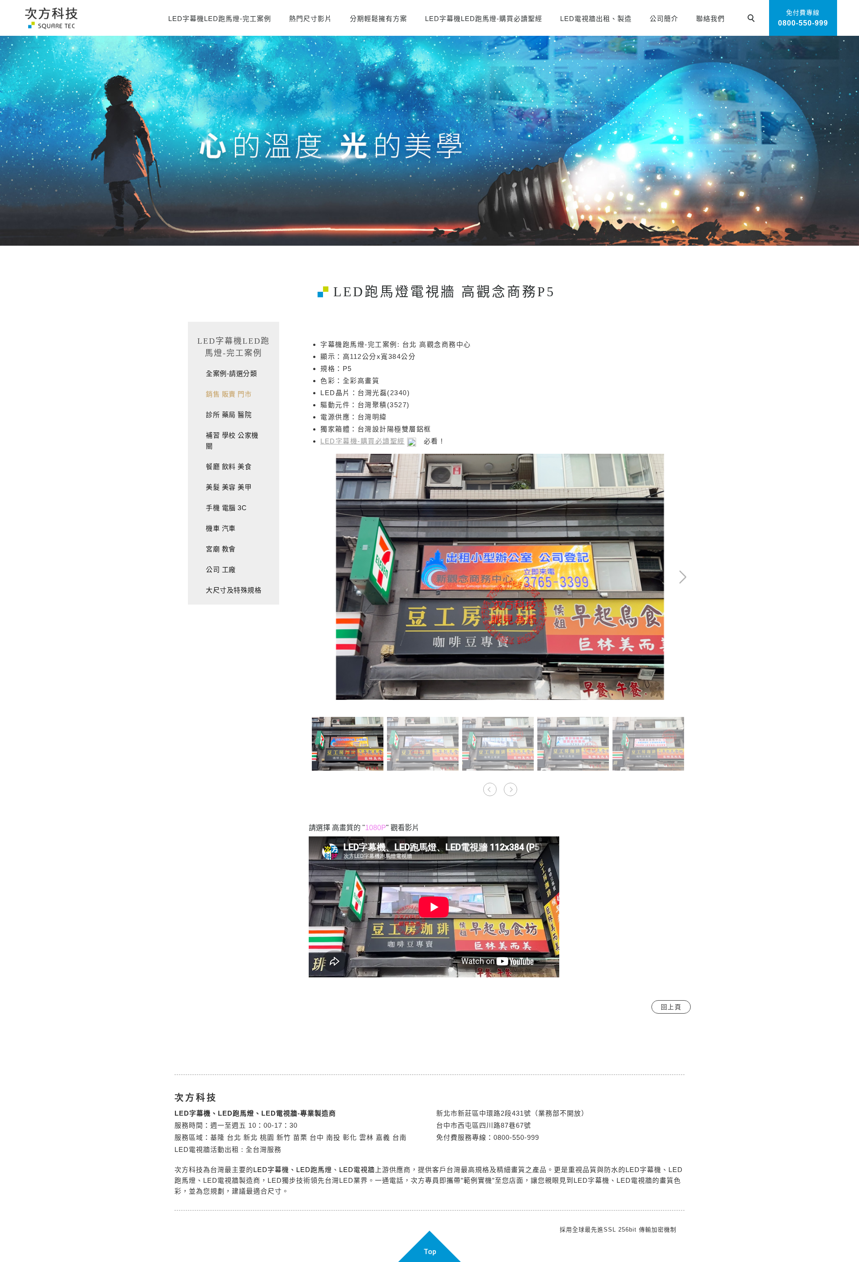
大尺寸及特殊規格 (233, 590)
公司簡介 (664, 18)
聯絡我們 (710, 18)
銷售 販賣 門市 (228, 394)
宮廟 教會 (221, 549)
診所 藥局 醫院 (228, 414)
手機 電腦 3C (226, 508)
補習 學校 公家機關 (232, 440)
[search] (752, 19)
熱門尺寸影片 (310, 18)
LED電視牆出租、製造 (596, 18)
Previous (324, 459)
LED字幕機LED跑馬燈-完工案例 (219, 18)
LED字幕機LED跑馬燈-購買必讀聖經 (483, 18)
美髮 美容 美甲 (228, 487)
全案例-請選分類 (231, 373)
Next (652, 459)
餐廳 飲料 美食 (228, 466)
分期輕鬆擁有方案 (378, 18)
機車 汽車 (221, 528)
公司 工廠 (221, 569)
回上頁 (671, 1006)
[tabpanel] (429, 141)
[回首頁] (51, 17)
